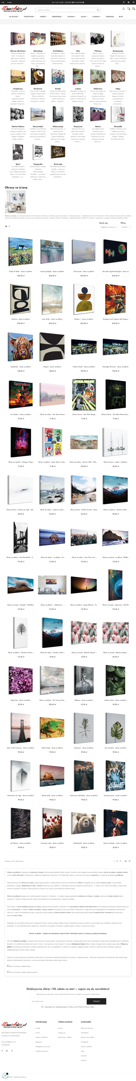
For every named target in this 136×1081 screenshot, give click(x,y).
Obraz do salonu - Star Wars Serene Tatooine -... (52, 414)
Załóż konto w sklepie (65, 1037)
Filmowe (98, 51)
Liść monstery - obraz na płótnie (115, 748)
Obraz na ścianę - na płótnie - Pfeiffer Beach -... (115, 557)
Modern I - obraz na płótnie (83, 319)
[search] (98, 10)
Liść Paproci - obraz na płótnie (20, 843)
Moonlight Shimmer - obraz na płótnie (115, 367)
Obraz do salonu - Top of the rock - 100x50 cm (84, 557)
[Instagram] (133, 2)
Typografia (37, 164)
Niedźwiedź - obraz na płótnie (83, 843)
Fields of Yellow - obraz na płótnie (20, 271)
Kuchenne (38, 89)
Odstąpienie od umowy (43, 1046)
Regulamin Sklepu (67, 1007)
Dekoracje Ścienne (87, 1028)
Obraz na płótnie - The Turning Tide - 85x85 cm (52, 700)
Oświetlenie (84, 1033)
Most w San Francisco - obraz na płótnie (20, 748)
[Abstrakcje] (38, 38)
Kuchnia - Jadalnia (86, 1046)
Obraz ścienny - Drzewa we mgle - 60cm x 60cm (21, 510)
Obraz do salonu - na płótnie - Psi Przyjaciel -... (52, 557)
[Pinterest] (128, 2)
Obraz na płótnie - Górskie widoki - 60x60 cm (115, 510)
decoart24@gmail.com (9, 1042)
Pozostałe (118, 126)
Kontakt (9, 2)
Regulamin (39, 1042)
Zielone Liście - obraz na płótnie (115, 700)
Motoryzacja (58, 126)
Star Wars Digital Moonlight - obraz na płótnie (115, 271)
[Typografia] (38, 152)
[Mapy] (118, 76)
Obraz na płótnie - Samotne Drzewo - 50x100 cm (20, 652)
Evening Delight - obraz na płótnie (52, 271)
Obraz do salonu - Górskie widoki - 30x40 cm (52, 652)
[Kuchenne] (38, 76)
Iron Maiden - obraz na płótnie (20, 414)
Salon (82, 1051)
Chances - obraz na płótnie (20, 319)
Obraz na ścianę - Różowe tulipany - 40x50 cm (115, 652)
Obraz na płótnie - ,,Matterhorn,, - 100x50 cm (52, 605)
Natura (98, 126)
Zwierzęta (58, 164)
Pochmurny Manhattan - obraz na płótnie (84, 795)
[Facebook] (123, 2)
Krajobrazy (18, 89)
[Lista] (9, 226)
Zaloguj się (61, 1033)
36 (126, 861)
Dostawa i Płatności (42, 1037)
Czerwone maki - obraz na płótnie (52, 843)
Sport (18, 164)
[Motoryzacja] (58, 114)
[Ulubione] (128, 8)
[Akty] (78, 38)
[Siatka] (6, 226)
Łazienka (83, 1060)
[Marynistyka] (38, 114)
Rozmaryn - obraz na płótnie (83, 748)
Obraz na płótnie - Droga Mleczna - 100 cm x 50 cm (83, 605)
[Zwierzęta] (58, 152)
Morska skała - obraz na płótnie (52, 795)
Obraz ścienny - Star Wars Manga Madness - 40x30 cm (83, 414)
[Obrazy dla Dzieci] (18, 38)
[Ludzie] (78, 76)
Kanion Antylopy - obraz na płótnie (115, 843)
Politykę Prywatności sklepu (85, 1007)
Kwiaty (58, 89)
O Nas (38, 1033)
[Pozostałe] (118, 114)
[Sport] (18, 152)
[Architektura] (58, 38)
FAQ (3, 2)
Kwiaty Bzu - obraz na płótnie (20, 700)
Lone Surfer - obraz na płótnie (52, 319)
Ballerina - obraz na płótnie (84, 700)
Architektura (58, 51)
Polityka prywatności (42, 1051)
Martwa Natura (18, 126)
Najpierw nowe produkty (109, 227)
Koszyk (60, 1028)
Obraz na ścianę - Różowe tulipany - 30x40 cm (84, 652)
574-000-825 (78, 2)
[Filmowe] (98, 38)
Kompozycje (118, 51)
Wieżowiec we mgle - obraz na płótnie (20, 795)
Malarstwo (98, 89)
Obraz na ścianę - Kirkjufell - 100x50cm (20, 605)
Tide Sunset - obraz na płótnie (84, 271)
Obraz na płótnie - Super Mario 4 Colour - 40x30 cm (52, 462)
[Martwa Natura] (18, 114)
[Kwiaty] (58, 76)
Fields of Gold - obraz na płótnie (84, 367)
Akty (78, 51)
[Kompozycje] (118, 38)
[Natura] (98, 114)
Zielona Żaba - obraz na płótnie (52, 748)
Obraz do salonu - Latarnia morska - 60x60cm (52, 510)
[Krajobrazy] (18, 76)
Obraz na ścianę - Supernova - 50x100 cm (115, 605)
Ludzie (78, 89)
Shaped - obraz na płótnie (52, 367)
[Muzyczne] (78, 114)
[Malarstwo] (98, 76)
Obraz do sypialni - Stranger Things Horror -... (20, 462)
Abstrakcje (37, 51)
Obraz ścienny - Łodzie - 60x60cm (115, 462)
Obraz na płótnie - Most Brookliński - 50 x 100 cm (20, 557)
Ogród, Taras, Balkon (87, 1037)
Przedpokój (84, 1042)
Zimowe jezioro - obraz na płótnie (115, 795)
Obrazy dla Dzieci (18, 51)
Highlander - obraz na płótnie (21, 367)
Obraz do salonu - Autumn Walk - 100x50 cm (84, 462)
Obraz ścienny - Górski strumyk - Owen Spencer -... (83, 510)
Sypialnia (84, 1056)
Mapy (118, 89)
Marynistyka (38, 126)
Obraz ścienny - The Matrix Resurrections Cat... (115, 414)
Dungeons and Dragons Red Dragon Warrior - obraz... (115, 319)
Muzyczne (78, 126)
